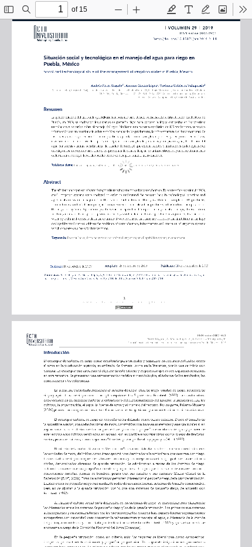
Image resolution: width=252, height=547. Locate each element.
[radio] (172, 9)
